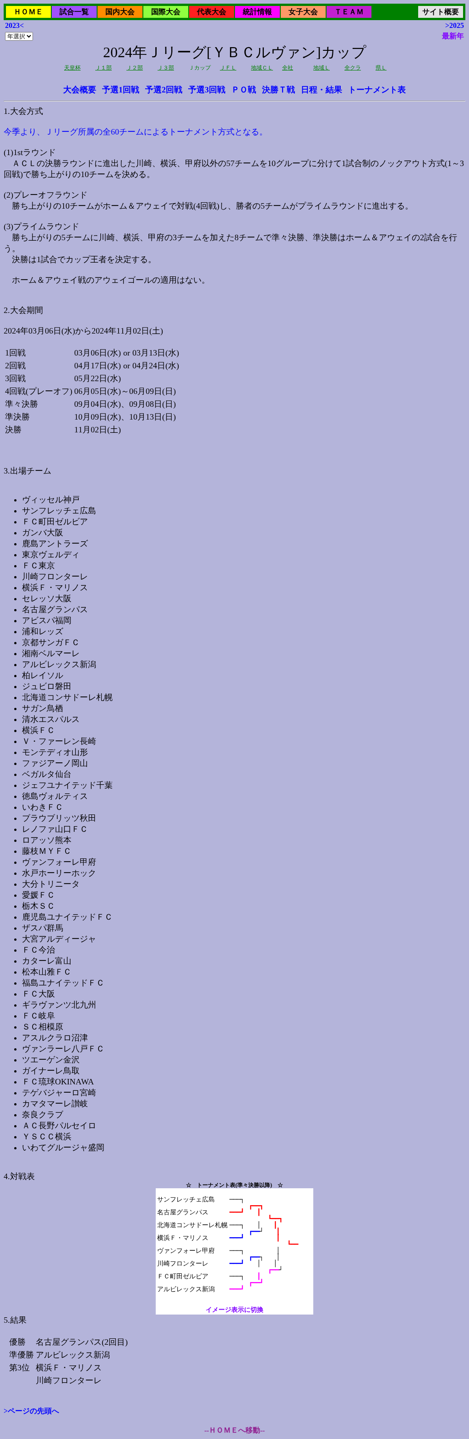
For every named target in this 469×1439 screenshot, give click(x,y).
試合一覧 (74, 12)
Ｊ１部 (103, 68)
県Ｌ (381, 68)
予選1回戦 (120, 89)
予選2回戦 (163, 89)
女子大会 (303, 12)
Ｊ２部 (134, 68)
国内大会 (120, 12)
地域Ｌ (321, 68)
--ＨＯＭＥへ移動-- (234, 1430)
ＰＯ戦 (243, 89)
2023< (14, 25)
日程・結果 (321, 89)
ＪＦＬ (228, 68)
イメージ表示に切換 (234, 1309)
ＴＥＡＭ (349, 12)
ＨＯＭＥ (28, 12)
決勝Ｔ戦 (278, 89)
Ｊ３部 (166, 68)
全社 (287, 68)
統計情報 (257, 12)
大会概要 (79, 89)
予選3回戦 (206, 89)
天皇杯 (72, 68)
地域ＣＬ (262, 68)
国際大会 (165, 12)
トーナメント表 (377, 89)
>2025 (454, 25)
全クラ (352, 68)
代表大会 (211, 12)
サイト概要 (440, 12)
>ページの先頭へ (31, 1411)
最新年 (453, 36)
